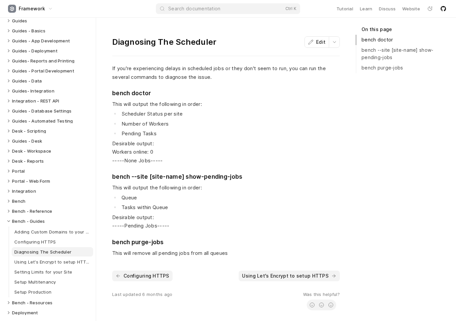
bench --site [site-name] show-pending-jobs (397, 53)
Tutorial (344, 8)
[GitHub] (443, 8)
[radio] (312, 305)
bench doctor (377, 39)
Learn (366, 8)
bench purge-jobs (382, 67)
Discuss (387, 8)
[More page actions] (334, 42)
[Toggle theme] (430, 8)
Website (411, 8)
